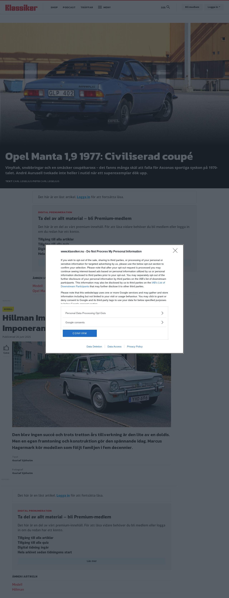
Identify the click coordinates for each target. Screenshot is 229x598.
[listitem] (114, 313)
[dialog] (114, 299)
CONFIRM (80, 333)
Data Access (114, 346)
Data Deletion (94, 346)
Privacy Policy (135, 346)
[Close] (176, 251)
